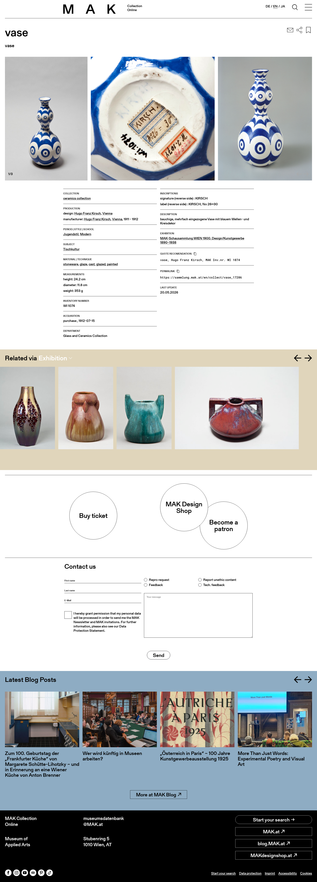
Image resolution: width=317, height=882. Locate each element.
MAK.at (271, 831)
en (275, 6)
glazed (101, 264)
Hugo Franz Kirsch (87, 213)
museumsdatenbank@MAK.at (103, 821)
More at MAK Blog (156, 794)
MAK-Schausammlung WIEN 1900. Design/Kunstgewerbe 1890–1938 (202, 240)
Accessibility (287, 873)
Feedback (156, 585)
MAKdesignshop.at (271, 855)
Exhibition (53, 358)
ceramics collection (77, 198)
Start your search (271, 819)
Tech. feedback (214, 585)
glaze (83, 264)
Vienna (107, 213)
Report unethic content (219, 579)
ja (283, 6)
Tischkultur (71, 249)
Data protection (250, 873)
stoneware (70, 264)
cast (92, 264)
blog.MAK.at (271, 843)
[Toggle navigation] (308, 7)
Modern (85, 234)
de (268, 6)
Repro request (159, 579)
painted (112, 264)
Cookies (306, 873)
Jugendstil (71, 234)
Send (158, 655)
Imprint (270, 873)
